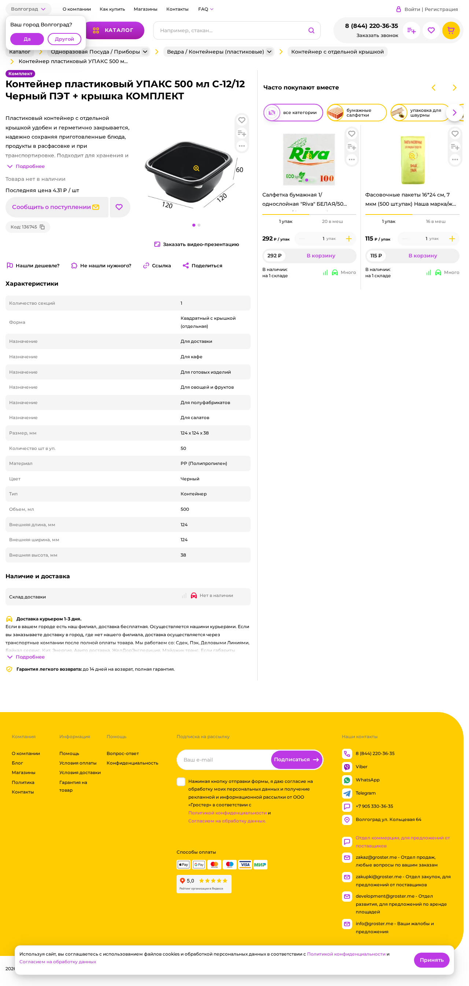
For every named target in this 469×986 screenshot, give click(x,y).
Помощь (69, 753)
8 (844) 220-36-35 (371, 25)
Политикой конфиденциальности (227, 812)
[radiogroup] (309, 221)
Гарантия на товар (73, 786)
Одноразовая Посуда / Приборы (95, 51)
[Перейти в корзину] (451, 30)
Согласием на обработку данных (57, 961)
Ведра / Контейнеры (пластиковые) (215, 51)
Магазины (146, 9)
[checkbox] (181, 781)
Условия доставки (80, 773)
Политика (23, 782)
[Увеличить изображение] (309, 156)
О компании (77, 9)
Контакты (177, 9)
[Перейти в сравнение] (411, 30)
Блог (17, 763)
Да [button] (27, 39)
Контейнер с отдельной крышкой (337, 51)
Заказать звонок (377, 35)
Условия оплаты (78, 763)
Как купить (112, 9)
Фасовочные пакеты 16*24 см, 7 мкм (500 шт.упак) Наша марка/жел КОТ (412, 201)
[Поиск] (311, 30)
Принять (432, 960)
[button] (28, 9)
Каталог (19, 51)
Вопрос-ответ (123, 753)
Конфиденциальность (132, 763)
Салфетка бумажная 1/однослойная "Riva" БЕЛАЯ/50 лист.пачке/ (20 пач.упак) (302, 201)
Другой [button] (64, 39)
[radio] (285, 214)
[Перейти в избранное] (431, 30)
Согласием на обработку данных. (227, 821)
